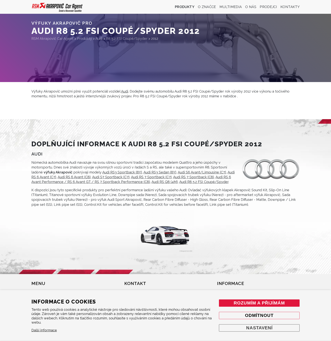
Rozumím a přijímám (259, 302)
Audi (124, 91)
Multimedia (231, 7)
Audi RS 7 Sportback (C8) (193, 177)
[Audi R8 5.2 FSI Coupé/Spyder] (165, 231)
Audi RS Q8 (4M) (165, 182)
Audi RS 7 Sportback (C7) (151, 177)
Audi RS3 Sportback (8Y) (122, 172)
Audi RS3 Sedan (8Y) (159, 172)
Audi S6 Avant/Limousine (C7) (202, 172)
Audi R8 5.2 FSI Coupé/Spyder (203, 182)
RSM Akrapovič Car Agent (52, 39)
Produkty (184, 7)
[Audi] (271, 169)
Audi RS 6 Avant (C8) (74, 177)
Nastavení (259, 327)
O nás (250, 7)
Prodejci (268, 7)
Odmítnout (259, 315)
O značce (207, 7)
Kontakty (290, 7)
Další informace (44, 330)
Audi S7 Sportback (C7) (110, 177)
